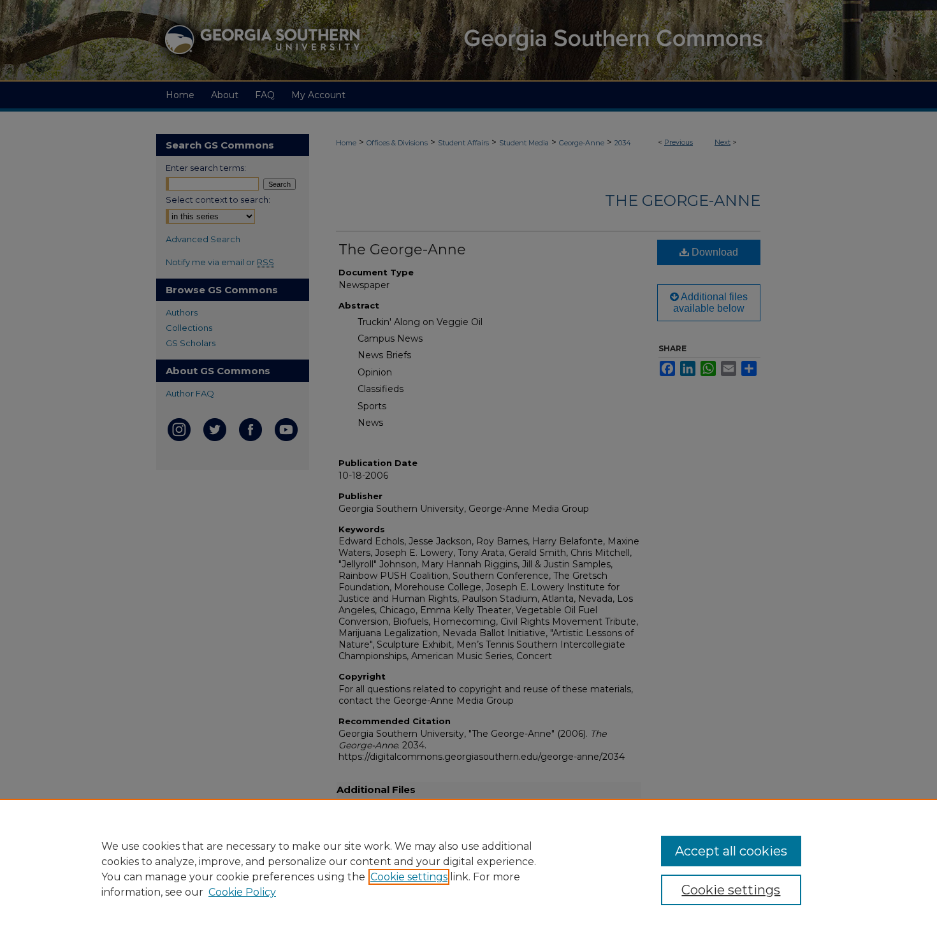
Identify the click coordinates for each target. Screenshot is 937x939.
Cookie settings (408, 877)
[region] (468, 869)
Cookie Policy (242, 892)
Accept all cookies (731, 851)
